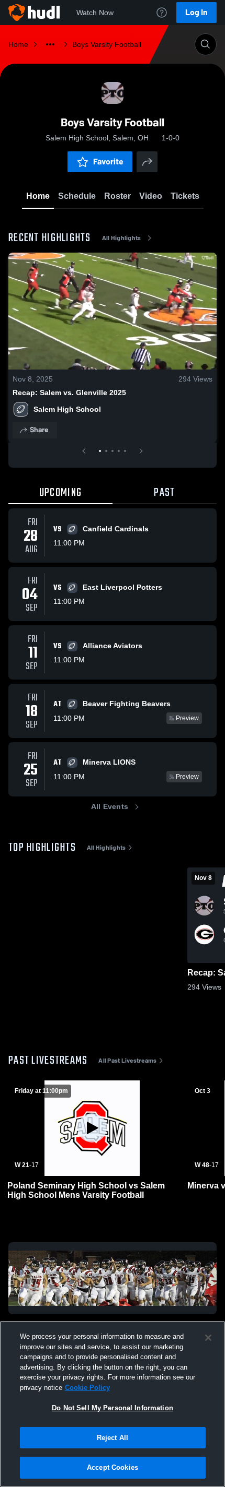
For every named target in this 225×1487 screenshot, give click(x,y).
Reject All (112, 1438)
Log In (196, 12)
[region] (112, 1404)
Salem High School (67, 409)
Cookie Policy (87, 1387)
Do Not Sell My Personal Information (112, 1408)
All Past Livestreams (127, 1060)
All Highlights (121, 238)
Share (39, 430)
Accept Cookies (112, 1467)
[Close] (208, 1337)
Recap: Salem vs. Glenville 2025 (69, 392)
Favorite (108, 161)
